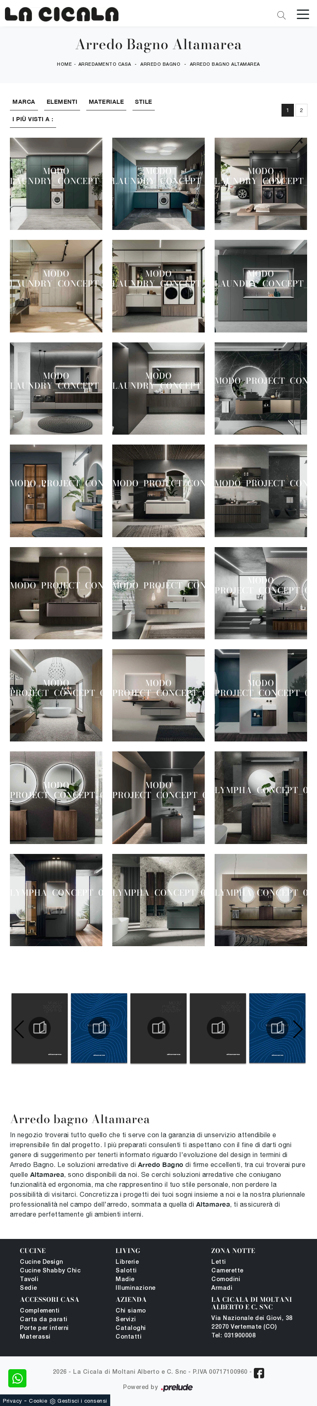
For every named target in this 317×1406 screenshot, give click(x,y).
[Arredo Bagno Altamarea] (61, 14)
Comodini (225, 1279)
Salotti (126, 1271)
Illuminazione (136, 1288)
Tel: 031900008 (233, 1336)
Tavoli (29, 1279)
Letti (218, 1262)
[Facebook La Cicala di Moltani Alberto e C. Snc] (259, 1373)
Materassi (35, 1337)
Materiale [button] (106, 101)
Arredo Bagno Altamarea (225, 64)
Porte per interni (44, 1328)
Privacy (12, 1401)
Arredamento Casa (104, 64)
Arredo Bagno (160, 64)
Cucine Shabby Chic (50, 1271)
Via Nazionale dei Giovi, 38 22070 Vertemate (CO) (252, 1323)
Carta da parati (44, 1319)
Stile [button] (143, 101)
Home (64, 64)
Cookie (38, 1401)
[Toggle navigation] (303, 13)
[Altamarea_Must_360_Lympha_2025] (39, 1028)
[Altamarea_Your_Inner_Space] (99, 1028)
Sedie (28, 1288)
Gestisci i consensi (82, 1401)
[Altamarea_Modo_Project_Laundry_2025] (158, 1028)
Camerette (227, 1271)
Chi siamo (131, 1311)
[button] (297, 1029)
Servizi (126, 1319)
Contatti (129, 1337)
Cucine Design (41, 1262)
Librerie (127, 1262)
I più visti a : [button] (33, 118)
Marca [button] (23, 101)
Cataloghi (131, 1328)
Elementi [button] (62, 101)
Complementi (40, 1311)
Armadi (221, 1288)
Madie (125, 1279)
